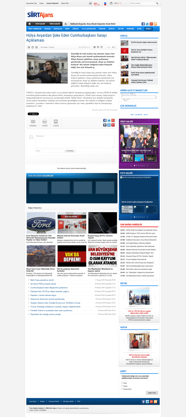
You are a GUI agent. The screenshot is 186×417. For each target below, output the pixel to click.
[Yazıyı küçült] (107, 47)
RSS (78, 401)
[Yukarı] (56, 123)
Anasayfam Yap (31, 3)
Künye (41, 3)
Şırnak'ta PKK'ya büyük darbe (43, 284)
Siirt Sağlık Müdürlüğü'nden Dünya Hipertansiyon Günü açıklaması (141, 66)
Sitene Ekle (65, 3)
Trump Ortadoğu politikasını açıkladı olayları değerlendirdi (55, 307)
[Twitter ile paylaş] (147, 24)
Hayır (125, 386)
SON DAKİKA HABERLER (131, 224)
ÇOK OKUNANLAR (128, 106)
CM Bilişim (42, 410)
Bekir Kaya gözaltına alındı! (42, 280)
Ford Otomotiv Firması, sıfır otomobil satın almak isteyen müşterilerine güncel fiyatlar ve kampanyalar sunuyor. (41, 239)
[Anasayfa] (29, 24)
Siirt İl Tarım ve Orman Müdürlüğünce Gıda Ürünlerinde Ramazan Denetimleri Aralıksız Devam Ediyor (139, 359)
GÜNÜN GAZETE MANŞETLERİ (133, 90)
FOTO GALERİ (126, 173)
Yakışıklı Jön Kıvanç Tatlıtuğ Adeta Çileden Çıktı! (142, 81)
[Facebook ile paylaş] (143, 24)
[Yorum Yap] (94, 47)
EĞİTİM (123, 283)
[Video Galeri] (55, 24)
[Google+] (36, 47)
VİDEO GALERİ (126, 121)
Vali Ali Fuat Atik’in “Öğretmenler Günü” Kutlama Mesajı (143, 58)
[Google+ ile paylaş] (151, 24)
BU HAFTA (138, 114)
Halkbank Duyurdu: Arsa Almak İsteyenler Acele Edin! (92, 24)
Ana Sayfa (32, 401)
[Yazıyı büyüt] (113, 47)
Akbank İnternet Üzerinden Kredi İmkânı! (138, 250)
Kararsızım (127, 389)
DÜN (132, 114)
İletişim (42, 401)
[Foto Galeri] (40, 24)
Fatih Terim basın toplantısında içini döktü (143, 74)
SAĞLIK (123, 327)
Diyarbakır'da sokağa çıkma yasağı (46, 314)
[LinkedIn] (109, 125)
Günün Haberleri (52, 3)
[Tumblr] (104, 125)
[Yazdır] (101, 47)
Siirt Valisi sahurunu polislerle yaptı (136, 269)
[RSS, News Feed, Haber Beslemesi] (155, 24)
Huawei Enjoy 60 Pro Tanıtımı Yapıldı (136, 256)
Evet (125, 383)
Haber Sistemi (34, 410)
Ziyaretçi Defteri (54, 401)
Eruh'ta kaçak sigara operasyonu (144, 42)
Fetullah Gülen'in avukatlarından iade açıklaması (51, 310)
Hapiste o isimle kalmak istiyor (43, 295)
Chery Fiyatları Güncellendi (133, 259)
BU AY (146, 114)
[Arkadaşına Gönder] (98, 47)
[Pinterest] (113, 125)
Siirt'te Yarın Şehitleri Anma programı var (141, 51)
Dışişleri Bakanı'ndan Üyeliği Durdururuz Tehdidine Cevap (55, 303)
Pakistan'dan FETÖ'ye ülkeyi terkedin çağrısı (50, 291)
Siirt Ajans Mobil (68, 401)
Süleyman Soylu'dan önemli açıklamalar (48, 299)
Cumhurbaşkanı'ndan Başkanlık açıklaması (49, 288)
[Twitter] (32, 47)
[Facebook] (29, 47)
